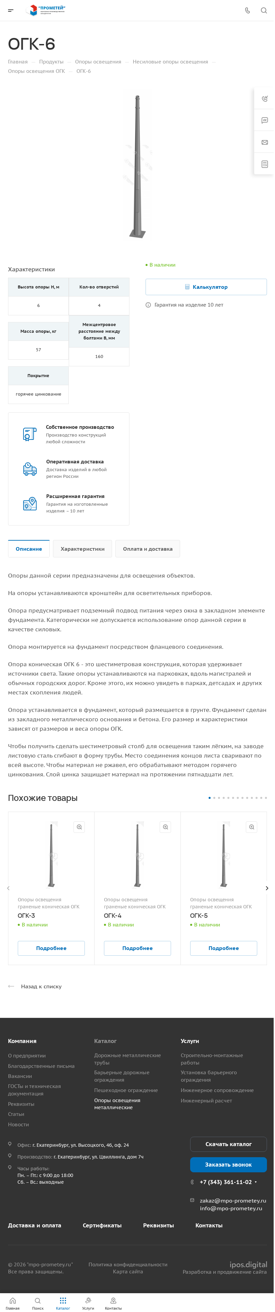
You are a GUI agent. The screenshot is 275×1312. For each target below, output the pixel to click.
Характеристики (83, 548)
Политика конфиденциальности (128, 1264)
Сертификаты (102, 1225)
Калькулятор (210, 286)
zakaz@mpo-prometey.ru (233, 1200)
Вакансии (20, 1076)
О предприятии (27, 1055)
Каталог (105, 1041)
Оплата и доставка (148, 548)
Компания (22, 1041)
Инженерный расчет (206, 1100)
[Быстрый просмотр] (79, 827)
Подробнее (51, 948)
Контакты (209, 1225)
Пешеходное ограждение (126, 1090)
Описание (29, 548)
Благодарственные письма (41, 1066)
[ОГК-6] (137, 165)
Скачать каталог (229, 1144)
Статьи (16, 1114)
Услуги (190, 1041)
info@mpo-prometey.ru (231, 1208)
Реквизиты (21, 1104)
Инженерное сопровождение (217, 1090)
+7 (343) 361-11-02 (226, 1182)
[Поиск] (264, 10)
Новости (18, 1124)
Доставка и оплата (34, 1225)
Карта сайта (128, 1271)
